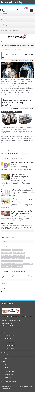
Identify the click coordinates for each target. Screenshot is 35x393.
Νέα (28, 258)
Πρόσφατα (14, 158)
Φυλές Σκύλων (6, 266)
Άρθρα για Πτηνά (6, 252)
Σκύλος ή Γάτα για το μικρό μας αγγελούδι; (21, 200)
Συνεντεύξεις (19, 263)
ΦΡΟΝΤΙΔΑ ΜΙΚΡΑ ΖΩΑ (11, 348)
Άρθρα (4, 332)
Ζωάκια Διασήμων (7, 258)
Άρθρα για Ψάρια (19, 255)
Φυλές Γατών (28, 263)
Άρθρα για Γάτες (16, 111)
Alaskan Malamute (7, 224)
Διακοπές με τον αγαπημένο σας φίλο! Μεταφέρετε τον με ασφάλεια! (16, 102)
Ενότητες (5, 362)
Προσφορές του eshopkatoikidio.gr (12, 261)
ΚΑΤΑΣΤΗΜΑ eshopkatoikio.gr (10, 381)
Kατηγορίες (4, 153)
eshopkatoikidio (15, 60)
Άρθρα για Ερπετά (17, 250)
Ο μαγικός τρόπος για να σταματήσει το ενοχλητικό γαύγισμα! (19, 176)
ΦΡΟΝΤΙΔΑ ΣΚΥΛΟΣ (10, 335)
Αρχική (2, 49)
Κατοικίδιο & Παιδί (19, 258)
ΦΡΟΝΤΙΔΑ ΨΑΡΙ (9, 342)
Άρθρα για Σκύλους (7, 63)
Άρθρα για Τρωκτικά (7, 255)
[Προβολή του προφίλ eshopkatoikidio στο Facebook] (2, 291)
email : (3, 320)
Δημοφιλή (5, 158)
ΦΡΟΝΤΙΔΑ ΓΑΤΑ (9, 338)
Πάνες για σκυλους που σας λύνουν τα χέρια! (22, 163)
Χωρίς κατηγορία (17, 266)
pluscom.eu (11, 388)
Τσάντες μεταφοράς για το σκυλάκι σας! (17, 55)
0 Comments (31, 60)
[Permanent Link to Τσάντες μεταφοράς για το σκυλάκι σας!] (17, 70)
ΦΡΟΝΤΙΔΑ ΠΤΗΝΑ (10, 345)
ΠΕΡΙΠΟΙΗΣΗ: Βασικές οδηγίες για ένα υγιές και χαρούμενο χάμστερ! (21, 213)
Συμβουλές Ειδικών (7, 263)
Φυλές (4, 352)
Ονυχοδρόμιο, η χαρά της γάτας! (21, 189)
